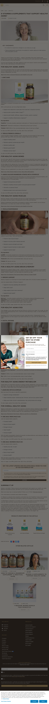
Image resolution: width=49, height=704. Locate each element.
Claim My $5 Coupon (36, 362)
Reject (43, 701)
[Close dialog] (47, 336)
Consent (34, 701)
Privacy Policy (6, 698)
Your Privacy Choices (6, 701)
